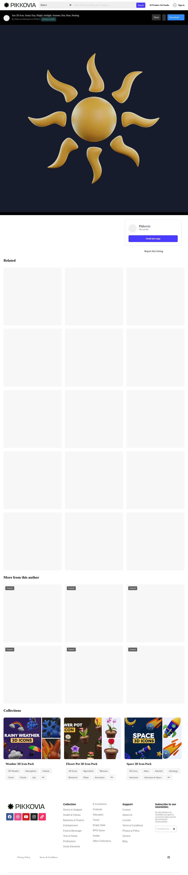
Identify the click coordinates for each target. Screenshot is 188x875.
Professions (69, 841)
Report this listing (144, 251)
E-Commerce (100, 804)
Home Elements (71, 846)
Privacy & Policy (131, 830)
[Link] (42, 816)
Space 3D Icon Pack (139, 763)
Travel (96, 820)
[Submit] (173, 829)
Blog (124, 841)
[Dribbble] (18, 816)
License (126, 820)
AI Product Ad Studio (159, 5)
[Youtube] (26, 816)
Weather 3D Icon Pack (20, 763)
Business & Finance (73, 820)
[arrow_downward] (57, 319)
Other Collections (102, 841)
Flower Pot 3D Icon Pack (81, 763)
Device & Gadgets (72, 809)
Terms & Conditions (132, 825)
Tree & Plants (70, 836)
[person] (7, 18)
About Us (127, 815)
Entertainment (70, 825)
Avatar (96, 835)
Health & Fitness (71, 815)
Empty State (99, 825)
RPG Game (99, 830)
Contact (126, 809)
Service (126, 836)
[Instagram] (34, 816)
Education (98, 814)
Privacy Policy (23, 857)
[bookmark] (164, 17)
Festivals (97, 809)
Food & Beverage (72, 830)
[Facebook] (10, 816)
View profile (144, 229)
